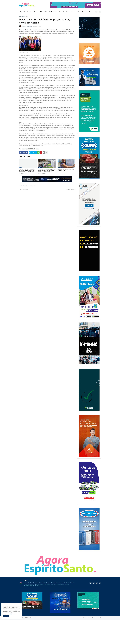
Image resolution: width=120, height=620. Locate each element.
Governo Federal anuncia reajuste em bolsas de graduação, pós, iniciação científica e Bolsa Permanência (46, 170)
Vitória (45, 12)
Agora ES (22, 12)
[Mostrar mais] (46, 152)
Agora (27, 16)
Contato (93, 618)
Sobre (89, 618)
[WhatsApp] (38, 152)
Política (78, 12)
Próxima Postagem (70, 189)
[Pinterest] (41, 152)
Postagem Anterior (24, 189)
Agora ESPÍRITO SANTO (30, 148)
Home (84, 618)
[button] (96, 12)
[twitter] (93, 583)
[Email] (44, 152)
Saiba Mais (12, 614)
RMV (50, 12)
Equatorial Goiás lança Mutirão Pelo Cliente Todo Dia (66, 170)
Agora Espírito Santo (31, 618)
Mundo (73, 12)
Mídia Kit (99, 618)
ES (41, 12)
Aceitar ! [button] (6, 616)
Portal (28, 12)
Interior (55, 12)
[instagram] (100, 583)
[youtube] (97, 583)
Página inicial (22, 16)
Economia (61, 12)
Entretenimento (86, 12)
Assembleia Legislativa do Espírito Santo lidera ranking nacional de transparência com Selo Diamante (27, 170)
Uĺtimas (35, 12)
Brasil (67, 12)
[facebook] (90, 583)
